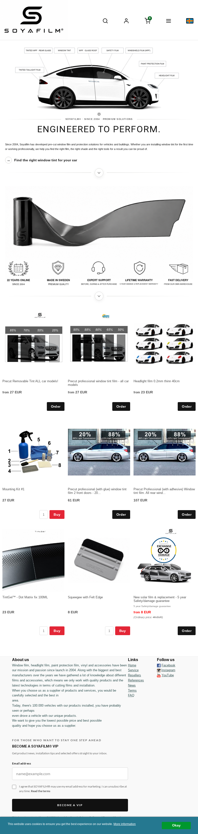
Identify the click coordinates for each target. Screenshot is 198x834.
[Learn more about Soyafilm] (99, 172)
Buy (57, 514)
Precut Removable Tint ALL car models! (30, 381)
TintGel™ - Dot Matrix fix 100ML (25, 597)
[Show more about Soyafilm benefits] (99, 296)
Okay (176, 825)
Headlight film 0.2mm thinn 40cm (157, 381)
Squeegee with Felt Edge (85, 597)
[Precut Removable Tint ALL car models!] (40, 315)
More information (124, 824)
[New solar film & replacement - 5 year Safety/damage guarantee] (171, 531)
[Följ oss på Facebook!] (159, 665)
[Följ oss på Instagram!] (159, 670)
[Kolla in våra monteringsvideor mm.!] (159, 675)
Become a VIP (70, 805)
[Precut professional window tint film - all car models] (105, 316)
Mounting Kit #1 (13, 489)
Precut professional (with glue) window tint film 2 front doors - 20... (97, 491)
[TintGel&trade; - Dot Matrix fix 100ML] (40, 531)
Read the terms (40, 791)
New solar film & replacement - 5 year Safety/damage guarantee (160, 599)
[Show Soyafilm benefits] (99, 273)
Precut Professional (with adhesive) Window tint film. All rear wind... (164, 491)
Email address (21, 763)
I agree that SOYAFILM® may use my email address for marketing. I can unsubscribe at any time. (73, 789)
